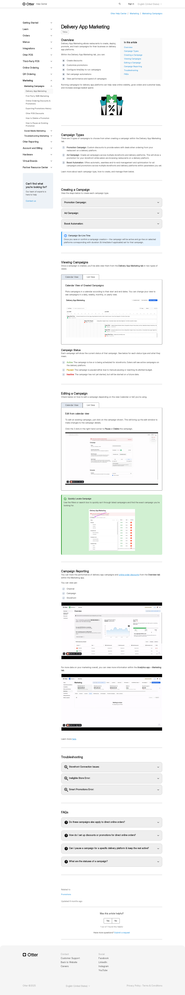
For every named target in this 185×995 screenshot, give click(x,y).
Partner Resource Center (35, 167)
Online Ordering (31, 67)
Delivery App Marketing (36, 91)
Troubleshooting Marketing (36, 136)
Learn (26, 29)
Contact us (31, 201)
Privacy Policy (134, 985)
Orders (26, 35)
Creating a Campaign (133, 55)
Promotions (66, 894)
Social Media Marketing (35, 131)
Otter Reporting (31, 141)
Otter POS (28, 55)
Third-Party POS (31, 61)
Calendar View (72, 277)
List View (91, 277)
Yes (107, 921)
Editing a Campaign (132, 63)
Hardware (28, 154)
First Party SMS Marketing (37, 96)
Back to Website (69, 962)
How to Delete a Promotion (37, 118)
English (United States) (149, 4)
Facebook (104, 958)
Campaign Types (131, 51)
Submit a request (122, 932)
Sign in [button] (131, 4)
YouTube (103, 970)
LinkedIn (103, 962)
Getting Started (30, 22)
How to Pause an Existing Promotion (37, 124)
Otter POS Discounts (35, 113)
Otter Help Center (119, 13)
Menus (26, 42)
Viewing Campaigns (132, 59)
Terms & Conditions (152, 985)
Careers (65, 966)
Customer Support (70, 958)
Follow (65, 32)
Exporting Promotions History (38, 108)
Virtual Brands (30, 161)
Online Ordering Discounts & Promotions (38, 102)
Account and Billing (32, 148)
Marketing (134, 13)
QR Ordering (29, 74)
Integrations (29, 48)
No (116, 921)
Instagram (104, 966)
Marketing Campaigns (152, 13)
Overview (128, 47)
